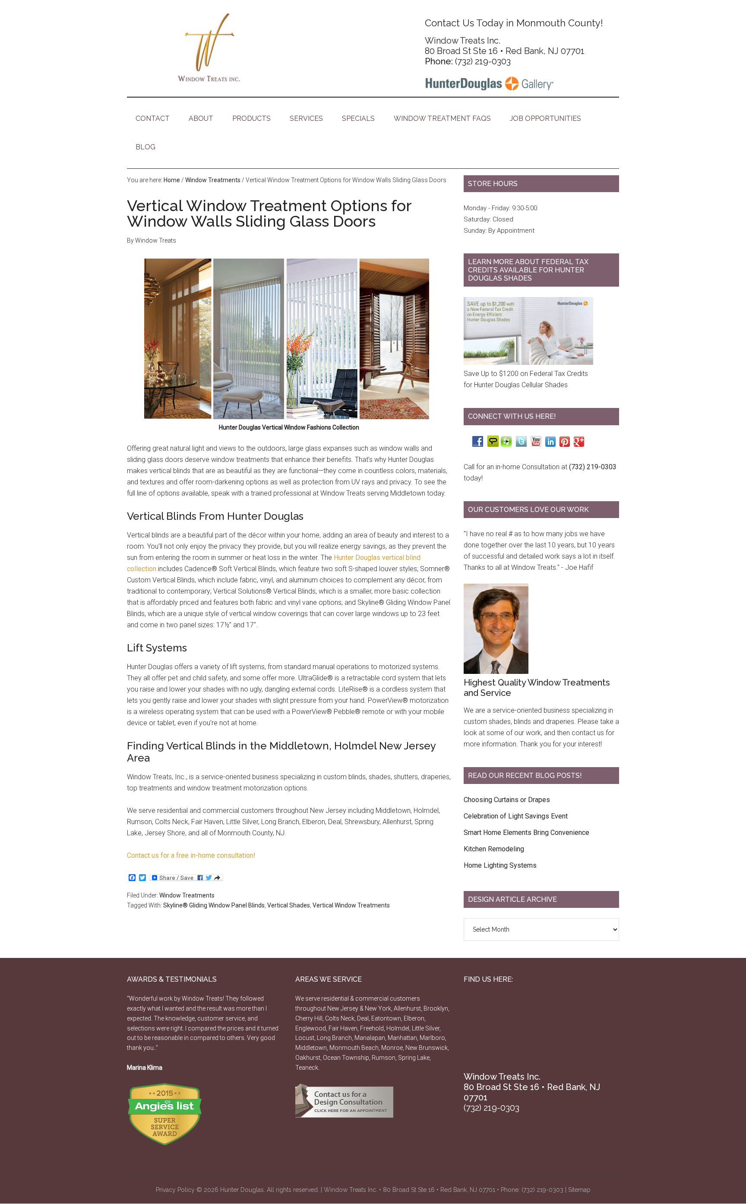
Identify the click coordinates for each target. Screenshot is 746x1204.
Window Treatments (187, 895)
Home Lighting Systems (500, 865)
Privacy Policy (175, 1189)
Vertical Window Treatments (351, 905)
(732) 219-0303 (483, 61)
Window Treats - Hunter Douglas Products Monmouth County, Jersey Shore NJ (209, 47)
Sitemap (579, 1189)
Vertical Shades (288, 905)
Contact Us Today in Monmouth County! (514, 22)
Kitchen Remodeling (494, 849)
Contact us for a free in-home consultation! (191, 855)
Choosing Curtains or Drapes (507, 800)
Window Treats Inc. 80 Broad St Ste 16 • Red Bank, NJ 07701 (505, 45)
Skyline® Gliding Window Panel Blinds (214, 905)
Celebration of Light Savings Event (516, 816)
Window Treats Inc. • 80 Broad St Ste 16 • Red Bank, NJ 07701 (409, 1189)
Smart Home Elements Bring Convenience (526, 832)
